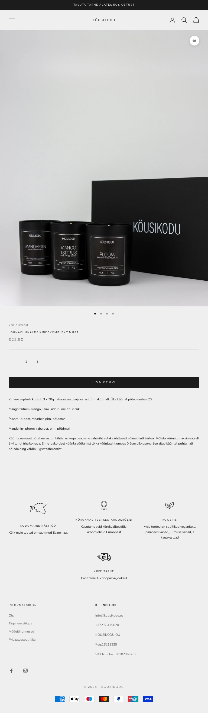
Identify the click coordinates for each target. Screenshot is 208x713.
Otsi (12, 615)
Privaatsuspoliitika (22, 639)
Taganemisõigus (20, 623)
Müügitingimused (21, 631)
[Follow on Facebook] (11, 670)
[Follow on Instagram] (25, 670)
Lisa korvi (104, 382)
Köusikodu (18, 325)
